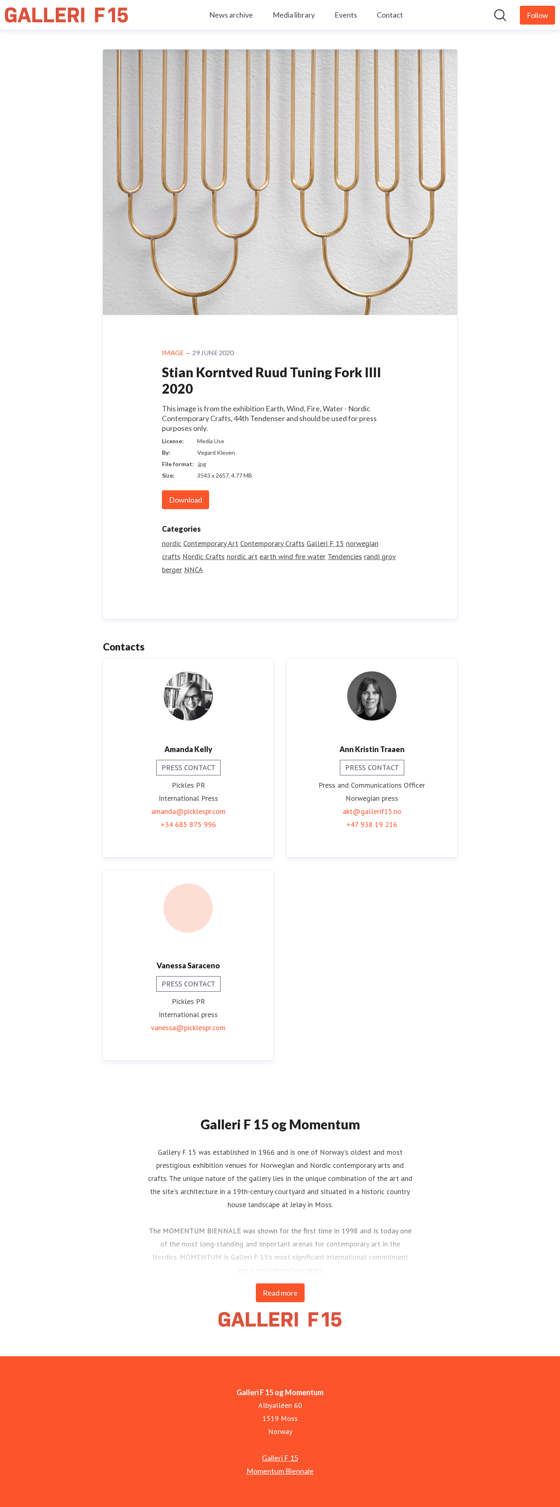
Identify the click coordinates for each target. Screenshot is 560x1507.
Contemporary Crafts (272, 543)
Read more (280, 1292)
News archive (231, 14)
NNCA (193, 569)
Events (346, 14)
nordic (171, 543)
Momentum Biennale (280, 1470)
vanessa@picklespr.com (188, 1027)
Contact (390, 14)
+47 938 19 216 (371, 824)
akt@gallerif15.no (372, 811)
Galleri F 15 (325, 543)
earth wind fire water (293, 556)
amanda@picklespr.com (188, 811)
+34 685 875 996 (188, 824)
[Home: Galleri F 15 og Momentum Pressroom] (66, 15)
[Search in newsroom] (500, 15)
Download (185, 499)
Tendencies (345, 556)
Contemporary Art (210, 543)
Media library (294, 14)
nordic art (242, 556)
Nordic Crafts (203, 556)
